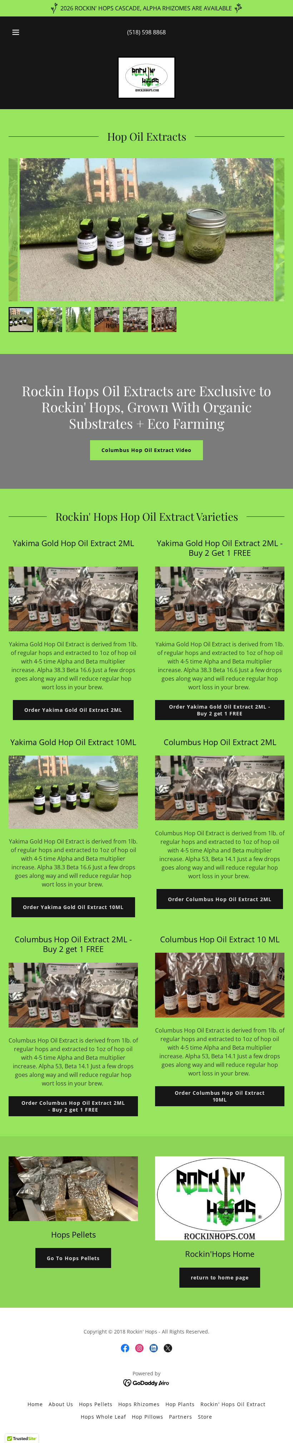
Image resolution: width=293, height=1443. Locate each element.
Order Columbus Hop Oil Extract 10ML (220, 1096)
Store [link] (205, 1416)
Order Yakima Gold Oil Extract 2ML (73, 709)
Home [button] (35, 1404)
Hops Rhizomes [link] (139, 1404)
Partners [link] (180, 1416)
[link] (146, 77)
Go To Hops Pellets (73, 1258)
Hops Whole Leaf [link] (103, 1416)
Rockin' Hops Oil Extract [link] (232, 1404)
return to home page (220, 1277)
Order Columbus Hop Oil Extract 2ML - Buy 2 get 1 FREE (73, 1106)
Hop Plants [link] (180, 1404)
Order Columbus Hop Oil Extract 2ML (220, 899)
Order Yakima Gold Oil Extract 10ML (73, 907)
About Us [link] (61, 1404)
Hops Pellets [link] (96, 1404)
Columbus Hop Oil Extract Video (146, 450)
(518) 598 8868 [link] (146, 32)
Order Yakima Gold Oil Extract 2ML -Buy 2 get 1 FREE (220, 710)
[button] (21, 32)
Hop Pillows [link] (147, 1416)
